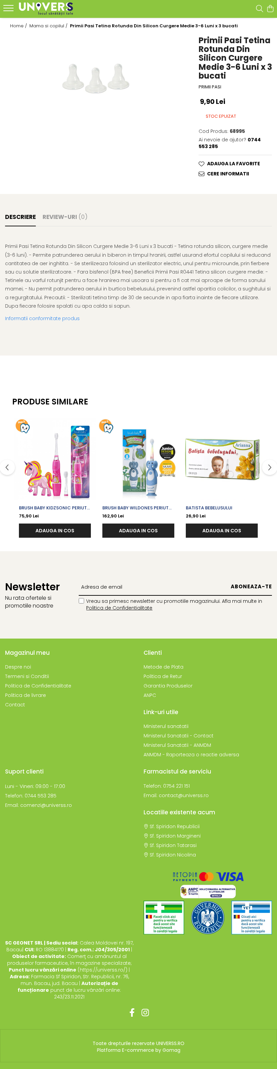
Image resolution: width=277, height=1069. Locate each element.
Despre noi (18, 667)
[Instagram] (145, 1013)
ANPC (150, 695)
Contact (15, 704)
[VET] (251, 917)
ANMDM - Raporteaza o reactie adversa (191, 754)
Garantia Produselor (168, 685)
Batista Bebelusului (209, 508)
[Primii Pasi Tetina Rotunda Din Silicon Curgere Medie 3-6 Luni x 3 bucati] (92, 77)
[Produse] (9, 10)
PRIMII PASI (210, 87)
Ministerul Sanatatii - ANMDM (177, 745)
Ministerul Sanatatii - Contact (178, 735)
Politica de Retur (163, 676)
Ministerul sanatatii (166, 726)
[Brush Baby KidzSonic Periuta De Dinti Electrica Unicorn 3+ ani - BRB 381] (55, 459)
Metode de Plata (163, 667)
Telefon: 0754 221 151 (167, 786)
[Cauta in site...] (259, 9)
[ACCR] (164, 917)
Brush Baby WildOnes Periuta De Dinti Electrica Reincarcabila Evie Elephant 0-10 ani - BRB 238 (137, 508)
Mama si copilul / (49, 26)
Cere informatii (228, 173)
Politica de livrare (25, 695)
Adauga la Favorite (233, 163)
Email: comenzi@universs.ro (38, 805)
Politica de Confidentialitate (119, 607)
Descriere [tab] (20, 217)
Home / (19, 26)
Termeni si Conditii (27, 676)
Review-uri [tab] (65, 217)
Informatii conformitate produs (42, 318)
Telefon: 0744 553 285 (30, 795)
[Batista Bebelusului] (222, 459)
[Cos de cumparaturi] (270, 9)
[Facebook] (132, 1013)
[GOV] (208, 917)
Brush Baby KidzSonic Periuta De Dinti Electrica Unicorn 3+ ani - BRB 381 (54, 508)
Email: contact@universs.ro (176, 795)
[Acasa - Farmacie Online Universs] (46, 9)
